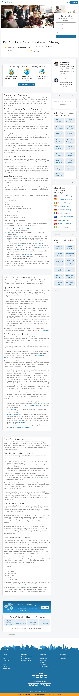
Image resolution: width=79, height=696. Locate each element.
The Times (25, 251)
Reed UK (9, 229)
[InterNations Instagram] (41, 677)
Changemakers (62, 658)
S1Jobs (9, 240)
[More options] (43, 60)
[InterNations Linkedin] (37, 677)
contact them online (19, 420)
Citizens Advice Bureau (16, 402)
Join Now (74, 2)
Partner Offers (43, 660)
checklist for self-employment (33, 405)
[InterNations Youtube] (45, 677)
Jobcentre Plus (33, 475)
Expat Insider (43, 664)
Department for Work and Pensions (34, 584)
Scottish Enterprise (12, 409)
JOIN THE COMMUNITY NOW (26, 84)
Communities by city (25, 658)
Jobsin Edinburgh (12, 232)
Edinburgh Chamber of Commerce (19, 427)
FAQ (41, 656)
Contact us (5, 666)
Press (4, 662)
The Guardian (14, 236)
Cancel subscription (44, 666)
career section (40, 247)
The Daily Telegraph (27, 236)
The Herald (20, 245)
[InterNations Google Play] (45, 685)
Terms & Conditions (38, 691)
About (4, 656)
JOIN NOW (45, 607)
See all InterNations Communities (52, 694)
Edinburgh (21, 422)
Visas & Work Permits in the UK (70, 262)
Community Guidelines (64, 656)
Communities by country (26, 656)
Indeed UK (26, 229)
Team (4, 658)
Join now (66, 37)
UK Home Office (44, 330)
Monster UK (16, 229)
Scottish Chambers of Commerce (19, 424)
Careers (4, 664)
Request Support (43, 658)
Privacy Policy (46, 691)
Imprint (31, 691)
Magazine (42, 662)
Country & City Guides (26, 660)
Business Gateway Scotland (15, 415)
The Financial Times (27, 255)
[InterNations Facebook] (33, 677)
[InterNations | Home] (6, 2)
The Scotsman (39, 243)
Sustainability (6, 660)
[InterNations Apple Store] (33, 685)
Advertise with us (6, 668)
